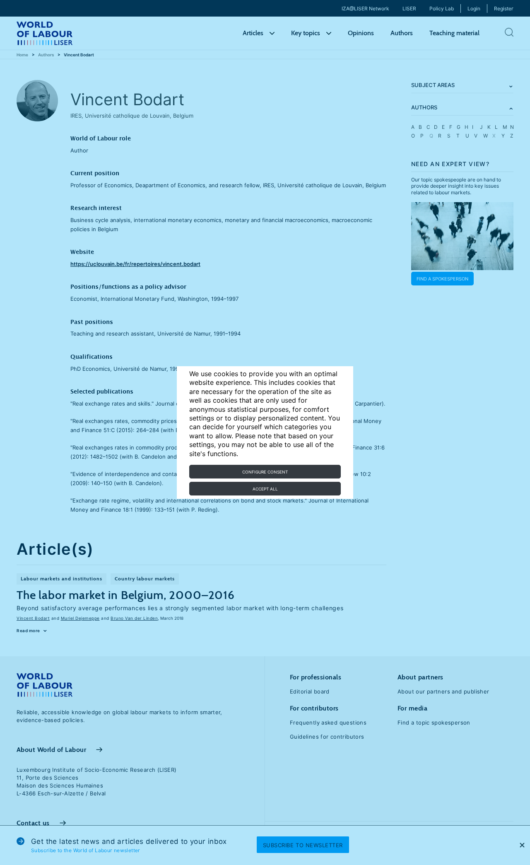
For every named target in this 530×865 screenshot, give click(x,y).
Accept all (265, 488)
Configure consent (265, 471)
